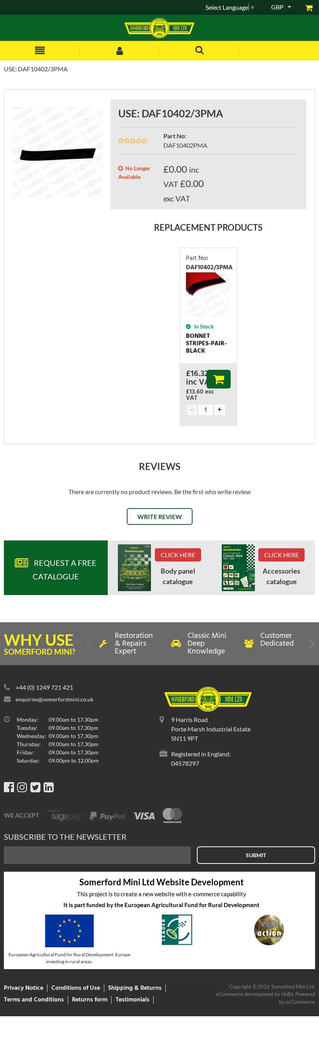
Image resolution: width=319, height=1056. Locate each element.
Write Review (159, 516)
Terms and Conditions (34, 1000)
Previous (90, 647)
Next (311, 647)
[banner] (134, 567)
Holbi (287, 994)
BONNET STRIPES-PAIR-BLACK (206, 343)
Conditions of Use (75, 988)
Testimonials (132, 1000)
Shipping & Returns (134, 988)
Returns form (89, 1000)
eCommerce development (244, 994)
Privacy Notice (23, 988)
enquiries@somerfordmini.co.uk (54, 699)
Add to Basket (219, 379)
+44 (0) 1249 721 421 (44, 687)
